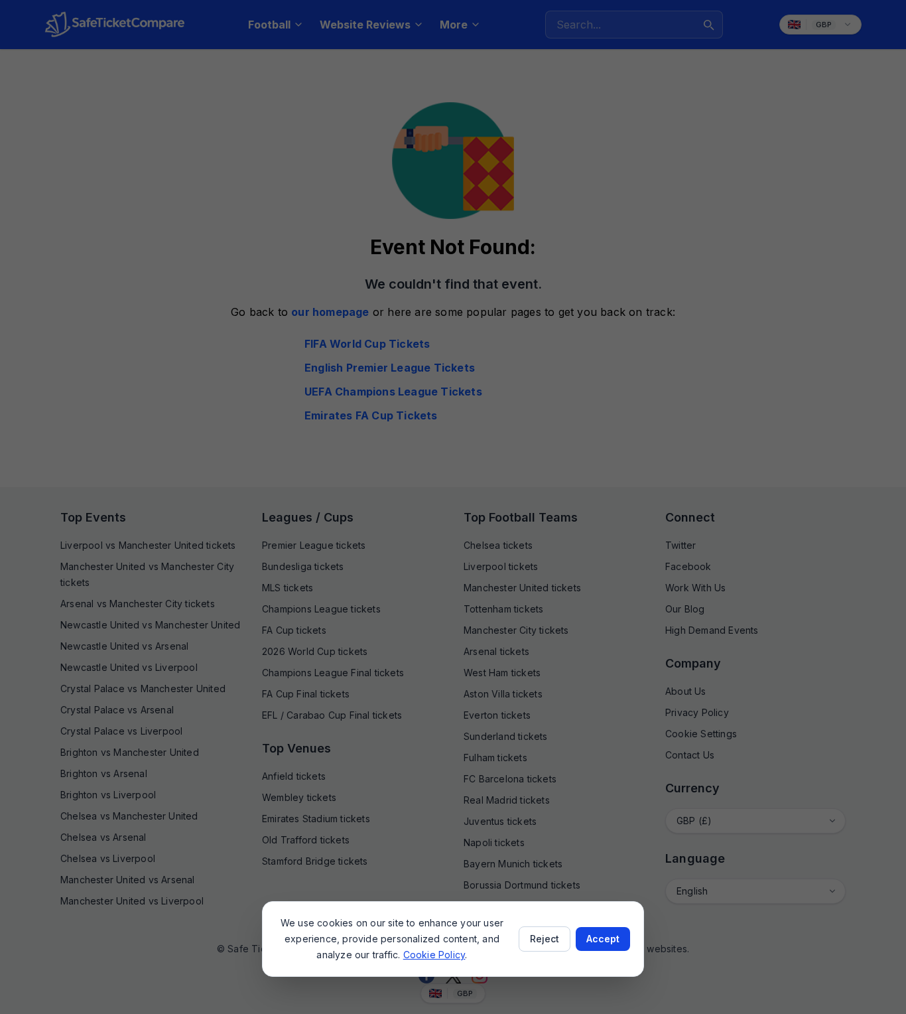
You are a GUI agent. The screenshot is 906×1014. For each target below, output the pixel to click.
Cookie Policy (434, 954)
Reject (544, 938)
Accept (602, 938)
